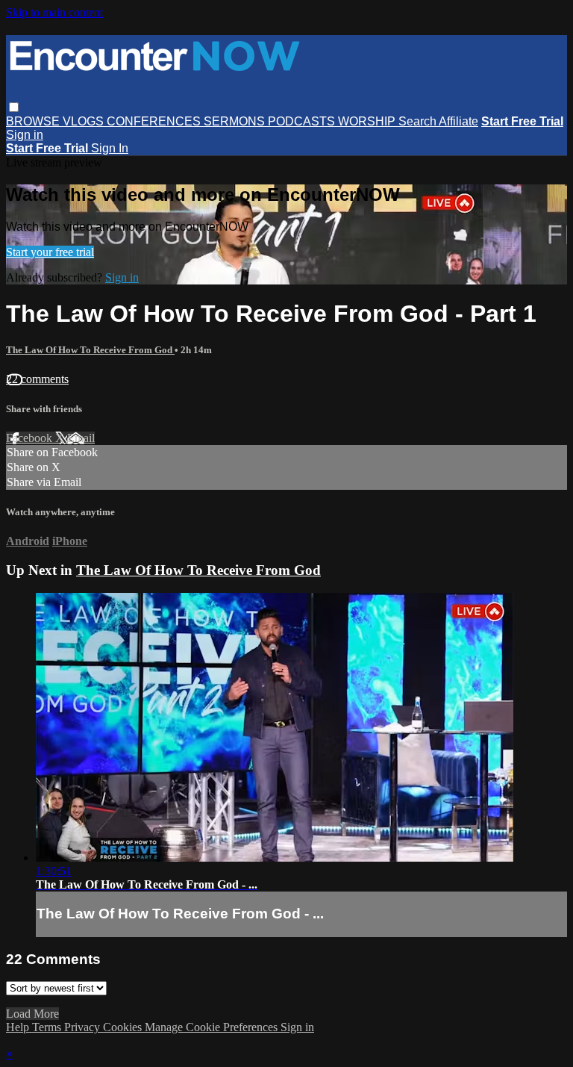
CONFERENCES (155, 121)
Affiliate (458, 121)
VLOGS (85, 121)
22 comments (37, 379)
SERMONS (236, 121)
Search (418, 121)
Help (19, 1027)
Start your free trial (50, 252)
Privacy (83, 1027)
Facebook (30, 438)
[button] (14, 107)
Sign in (24, 134)
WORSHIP (368, 121)
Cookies (124, 1027)
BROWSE (34, 121)
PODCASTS (303, 121)
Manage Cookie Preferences (213, 1027)
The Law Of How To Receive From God (90, 349)
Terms (48, 1027)
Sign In (109, 148)
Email (81, 438)
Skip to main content (54, 12)
